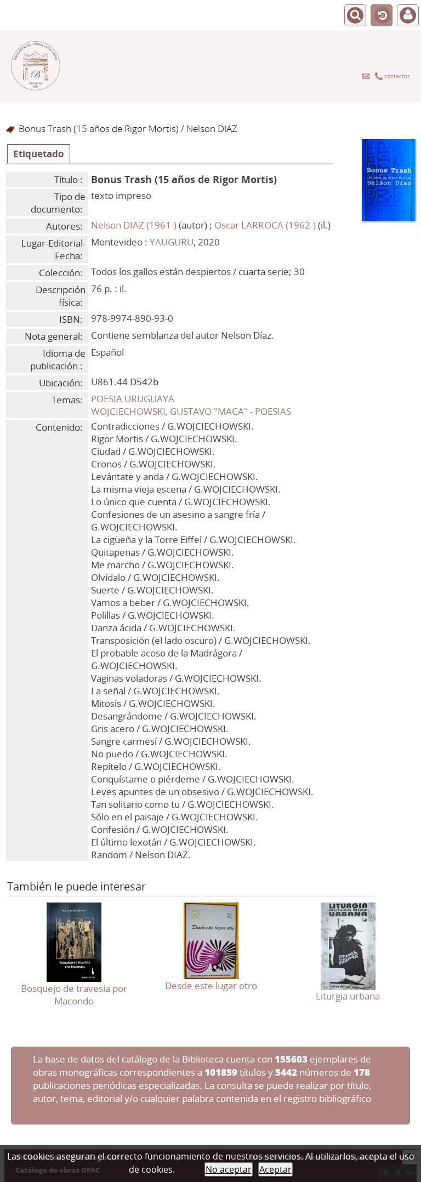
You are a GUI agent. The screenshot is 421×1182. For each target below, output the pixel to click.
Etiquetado (38, 153)
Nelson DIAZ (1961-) (134, 225)
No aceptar (229, 1169)
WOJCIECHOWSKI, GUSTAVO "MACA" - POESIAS (191, 411)
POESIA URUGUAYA (132, 398)
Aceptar (275, 1169)
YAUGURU (172, 242)
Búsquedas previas (381, 16)
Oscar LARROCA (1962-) (265, 225)
